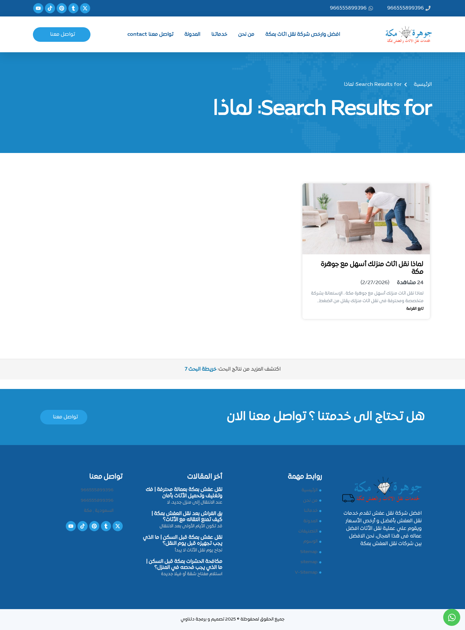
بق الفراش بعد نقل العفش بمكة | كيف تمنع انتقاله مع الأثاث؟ (187, 517)
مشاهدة (406, 283)
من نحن (246, 34)
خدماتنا (219, 34)
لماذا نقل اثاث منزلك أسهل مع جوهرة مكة (372, 268)
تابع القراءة (415, 309)
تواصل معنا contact (150, 34)
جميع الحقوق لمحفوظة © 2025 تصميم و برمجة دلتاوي (232, 619)
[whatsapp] (451, 617)
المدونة (192, 34)
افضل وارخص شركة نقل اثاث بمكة (302, 34)
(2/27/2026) (375, 283)
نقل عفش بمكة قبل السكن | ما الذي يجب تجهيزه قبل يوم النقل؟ (182, 540)
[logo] (404, 33)
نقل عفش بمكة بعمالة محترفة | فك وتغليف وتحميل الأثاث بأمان (184, 493)
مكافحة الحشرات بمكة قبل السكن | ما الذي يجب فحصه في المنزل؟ (184, 564)
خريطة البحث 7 (200, 369)
